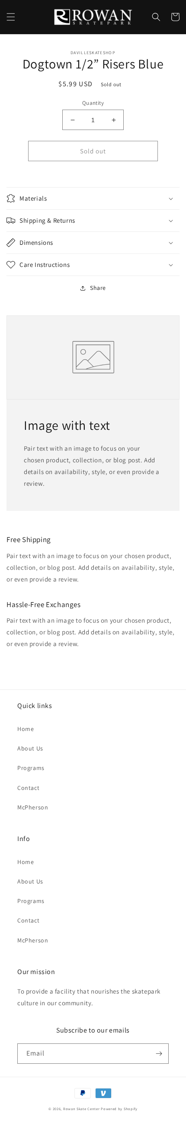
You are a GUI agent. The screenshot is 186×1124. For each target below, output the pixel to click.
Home (25, 729)
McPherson (32, 807)
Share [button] (98, 288)
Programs (31, 768)
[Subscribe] (158, 1053)
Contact (28, 788)
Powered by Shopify (119, 1108)
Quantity (93, 103)
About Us (30, 748)
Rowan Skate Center (81, 1108)
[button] (10, 16)
